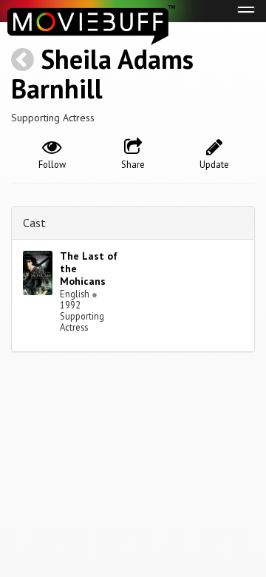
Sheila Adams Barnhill (102, 73)
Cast (34, 222)
